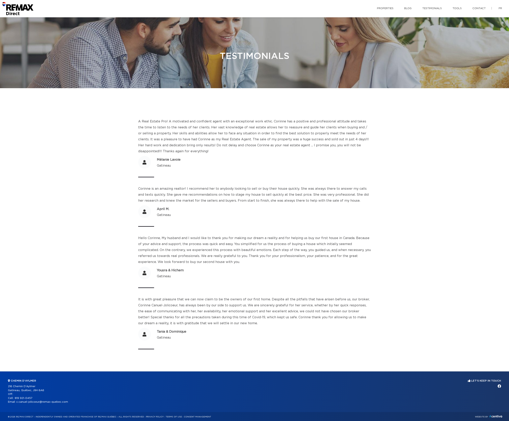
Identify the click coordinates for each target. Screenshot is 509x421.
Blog (408, 8)
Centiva (496, 416)
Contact (479, 8)
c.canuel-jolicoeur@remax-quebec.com (42, 402)
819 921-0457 (23, 398)
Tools (457, 8)
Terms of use (174, 417)
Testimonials (432, 8)
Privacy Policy (155, 417)
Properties (385, 8)
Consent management (197, 417)
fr (500, 8)
